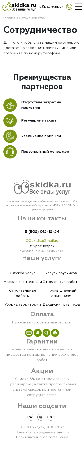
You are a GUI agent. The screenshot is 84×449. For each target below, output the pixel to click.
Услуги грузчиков (61, 273)
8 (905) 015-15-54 (42, 232)
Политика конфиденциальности (42, 432)
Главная (9, 18)
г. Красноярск (51, 6)
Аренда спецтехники (23, 282)
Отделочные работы (61, 282)
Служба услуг (22, 273)
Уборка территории (22, 305)
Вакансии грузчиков (61, 305)
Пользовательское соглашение (42, 437)
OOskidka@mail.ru (42, 241)
